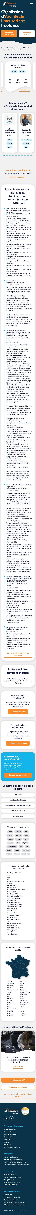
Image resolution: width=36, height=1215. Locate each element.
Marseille (10, 1011)
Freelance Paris (25, 992)
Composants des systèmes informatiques (18, 805)
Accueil (3, 48)
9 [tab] (29, 156)
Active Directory (12, 846)
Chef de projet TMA (13, 930)
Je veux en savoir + (18, 177)
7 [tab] (23, 156)
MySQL (25, 843)
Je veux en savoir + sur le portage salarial (18, 1095)
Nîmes (22, 988)
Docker (9, 854)
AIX (21, 846)
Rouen (22, 998)
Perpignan (23, 994)
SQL (27, 846)
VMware (10, 835)
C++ (18, 843)
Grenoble (10, 998)
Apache (11, 843)
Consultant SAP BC (13, 934)
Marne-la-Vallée (12, 1009)
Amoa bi (9, 932)
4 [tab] (13, 156)
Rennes (22, 996)
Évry (8, 996)
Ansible (11, 839)
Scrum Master (11, 913)
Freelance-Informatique (18, 1211)
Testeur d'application (13, 898)
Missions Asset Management (16, 890)
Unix (26, 831)
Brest (9, 988)
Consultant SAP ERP (13, 928)
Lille (8, 1004)
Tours (22, 1011)
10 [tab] (31, 156)
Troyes (22, 1013)
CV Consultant (11, 917)
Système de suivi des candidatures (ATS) (16, 1164)
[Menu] (31, 4)
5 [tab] (17, 156)
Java (26, 839)
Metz (8, 1013)
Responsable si (12, 909)
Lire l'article (18, 1067)
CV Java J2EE (11, 887)
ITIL (8, 879)
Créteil (9, 992)
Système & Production (24, 48)
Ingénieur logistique (13, 902)
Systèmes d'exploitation (18, 800)
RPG (8, 877)
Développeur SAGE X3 (14, 873)
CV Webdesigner (12, 885)
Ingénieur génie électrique (15, 896)
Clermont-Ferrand (12, 990)
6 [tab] (19, 156)
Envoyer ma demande (18, 775)
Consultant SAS (12, 925)
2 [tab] (7, 156)
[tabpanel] (9, 133)
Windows (18, 831)
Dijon (8, 994)
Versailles (23, 1015)
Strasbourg (23, 1004)
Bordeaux (10, 985)
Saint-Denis (23, 1000)
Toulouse (23, 1009)
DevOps (9, 850)
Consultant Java (12, 911)
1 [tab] (5, 156)
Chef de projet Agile (13, 919)
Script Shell (26, 850)
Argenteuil (10, 983)
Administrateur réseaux (14, 904)
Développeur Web (12, 894)
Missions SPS (11, 900)
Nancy (22, 981)
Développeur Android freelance (16, 881)
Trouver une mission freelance (13, 1177)
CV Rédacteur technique (14, 923)
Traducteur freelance (13, 915)
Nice (21, 985)
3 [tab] (11, 156)
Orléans (22, 990)
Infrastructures (11, 48)
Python (19, 839)
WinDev (9, 883)
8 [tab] (25, 156)
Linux (4, 50)
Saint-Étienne (24, 1002)
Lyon (8, 1007)
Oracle (26, 835)
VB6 (8, 921)
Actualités (7, 1139)
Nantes (22, 983)
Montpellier (10, 1015)
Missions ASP (11, 892)
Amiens (9, 981)
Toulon (22, 1007)
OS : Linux (18, 795)
